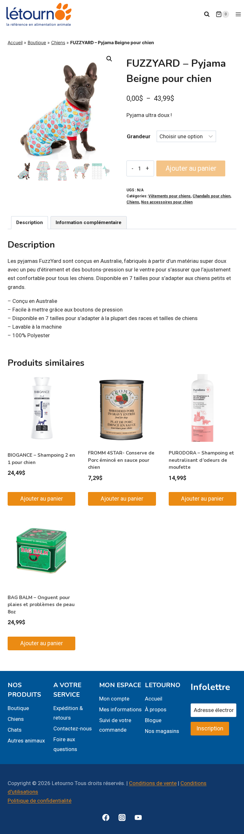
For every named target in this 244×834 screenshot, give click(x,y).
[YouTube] (138, 817)
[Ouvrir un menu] (238, 14)
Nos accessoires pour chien (167, 202)
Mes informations (120, 709)
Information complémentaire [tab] (88, 222)
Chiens (58, 42)
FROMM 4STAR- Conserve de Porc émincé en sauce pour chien (121, 460)
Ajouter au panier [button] (41, 498)
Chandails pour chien (211, 196)
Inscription (209, 728)
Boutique (37, 42)
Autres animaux (26, 740)
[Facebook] (106, 817)
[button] (109, 59)
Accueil (15, 42)
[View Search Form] (207, 14)
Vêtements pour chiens (169, 196)
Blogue (153, 720)
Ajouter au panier (191, 168)
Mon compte (114, 698)
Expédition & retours (68, 713)
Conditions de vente (153, 783)
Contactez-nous (72, 728)
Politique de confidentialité (39, 800)
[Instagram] (122, 817)
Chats (15, 730)
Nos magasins (162, 731)
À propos (155, 709)
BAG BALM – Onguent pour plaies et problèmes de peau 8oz (41, 604)
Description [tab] (29, 222)
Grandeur (139, 136)
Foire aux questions (65, 744)
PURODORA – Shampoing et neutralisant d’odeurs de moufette (201, 460)
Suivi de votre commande (115, 725)
